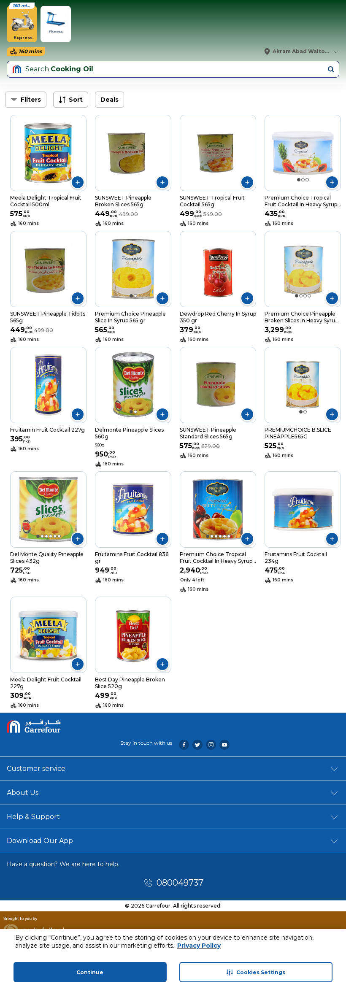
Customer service (36, 769)
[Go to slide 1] (298, 179)
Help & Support (33, 817)
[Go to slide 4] (309, 295)
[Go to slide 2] (303, 179)
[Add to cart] (77, 182)
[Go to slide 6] (59, 536)
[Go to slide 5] (55, 536)
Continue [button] (89, 972)
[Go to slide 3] (307, 179)
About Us (22, 793)
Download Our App (40, 841)
